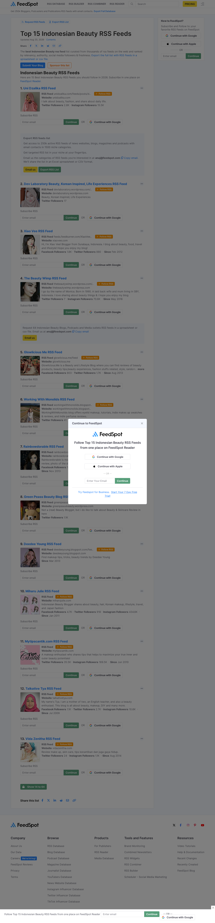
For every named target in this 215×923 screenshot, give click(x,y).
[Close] (142, 423)
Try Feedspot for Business (93, 492)
